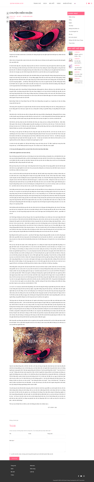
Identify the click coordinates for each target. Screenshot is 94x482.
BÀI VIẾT (51, 3)
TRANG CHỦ (37, 3)
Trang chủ (13, 465)
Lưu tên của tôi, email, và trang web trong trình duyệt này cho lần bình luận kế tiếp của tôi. (32, 454)
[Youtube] (81, 476)
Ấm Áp (70, 34)
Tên (10, 433)
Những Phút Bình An (74, 28)
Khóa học (32, 465)
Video (12, 475)
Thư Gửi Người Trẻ (73, 31)
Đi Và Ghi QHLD (73, 37)
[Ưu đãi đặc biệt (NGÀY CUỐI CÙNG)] (71, 60)
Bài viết (19, 16)
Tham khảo (72, 43)
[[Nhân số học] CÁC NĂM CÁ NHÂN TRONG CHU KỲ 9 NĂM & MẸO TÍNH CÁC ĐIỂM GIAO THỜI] (71, 80)
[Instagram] (84, 476)
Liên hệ (32, 472)
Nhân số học (72, 17)
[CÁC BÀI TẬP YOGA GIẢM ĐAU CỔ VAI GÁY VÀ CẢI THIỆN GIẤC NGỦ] (71, 73)
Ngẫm (70, 23)
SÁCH (45, 3)
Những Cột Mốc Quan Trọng (76, 40)
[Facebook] (78, 476)
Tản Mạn (71, 25)
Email (29, 433)
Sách (12, 468)
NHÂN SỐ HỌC (67, 3)
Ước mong (32, 468)
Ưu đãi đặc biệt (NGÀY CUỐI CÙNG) (78, 63)
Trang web (49, 433)
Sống (70, 20)
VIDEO (59, 3)
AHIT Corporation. (81, 480)
